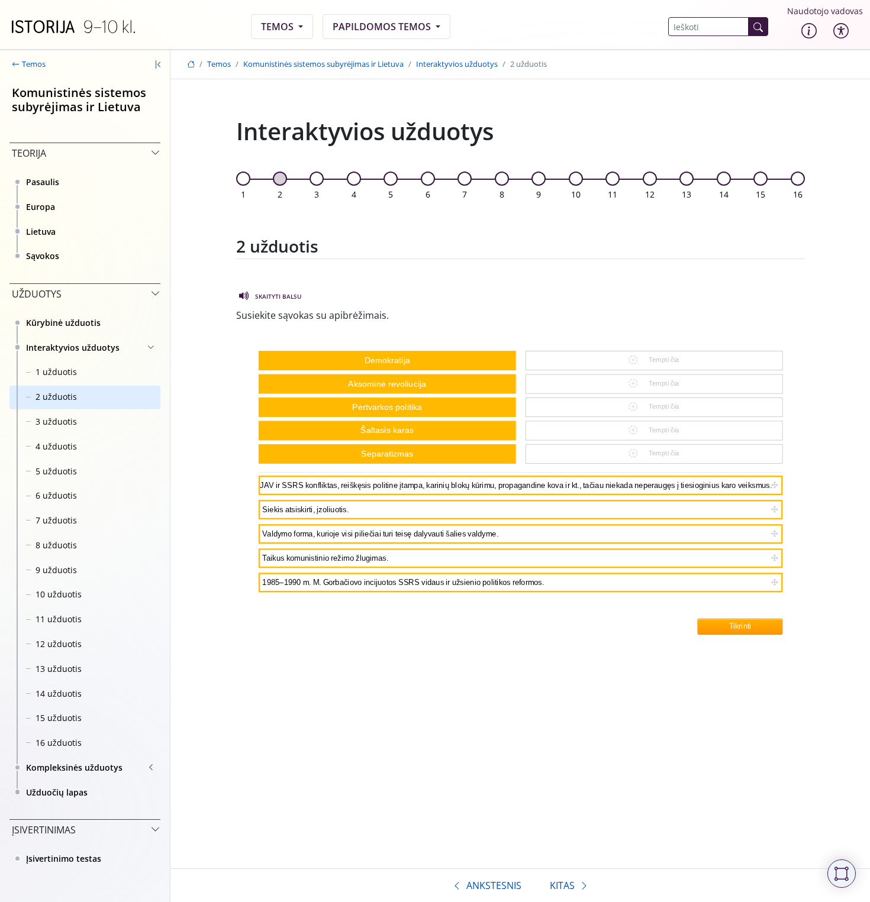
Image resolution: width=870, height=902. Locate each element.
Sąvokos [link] (42, 255)
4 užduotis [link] (56, 446)
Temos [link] (278, 26)
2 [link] (280, 194)
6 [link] (428, 194)
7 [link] (464, 194)
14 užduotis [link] (59, 693)
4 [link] (354, 194)
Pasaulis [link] (42, 181)
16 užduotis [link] (59, 742)
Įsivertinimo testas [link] (63, 858)
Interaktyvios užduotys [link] (73, 347)
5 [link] (390, 194)
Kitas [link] (562, 885)
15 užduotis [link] (59, 717)
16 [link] (798, 194)
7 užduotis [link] (56, 520)
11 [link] (612, 194)
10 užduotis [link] (59, 594)
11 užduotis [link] (59, 619)
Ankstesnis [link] (493, 885)
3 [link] (316, 194)
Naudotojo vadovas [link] (825, 11)
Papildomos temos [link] (383, 26)
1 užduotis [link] (56, 371)
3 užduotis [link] (56, 421)
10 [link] (576, 194)
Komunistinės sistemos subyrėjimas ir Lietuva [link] (323, 64)
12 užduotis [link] (59, 643)
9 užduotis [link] (56, 570)
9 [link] (538, 194)
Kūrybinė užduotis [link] (63, 322)
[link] (73, 26)
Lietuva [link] (41, 231)
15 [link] (760, 194)
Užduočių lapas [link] (57, 792)
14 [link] (724, 194)
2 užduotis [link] (56, 396)
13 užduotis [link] (59, 668)
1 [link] (243, 194)
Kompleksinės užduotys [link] (74, 767)
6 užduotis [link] (56, 495)
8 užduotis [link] (56, 545)
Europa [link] (40, 206)
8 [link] (502, 194)
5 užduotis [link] (56, 471)
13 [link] (686, 194)
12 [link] (650, 194)
